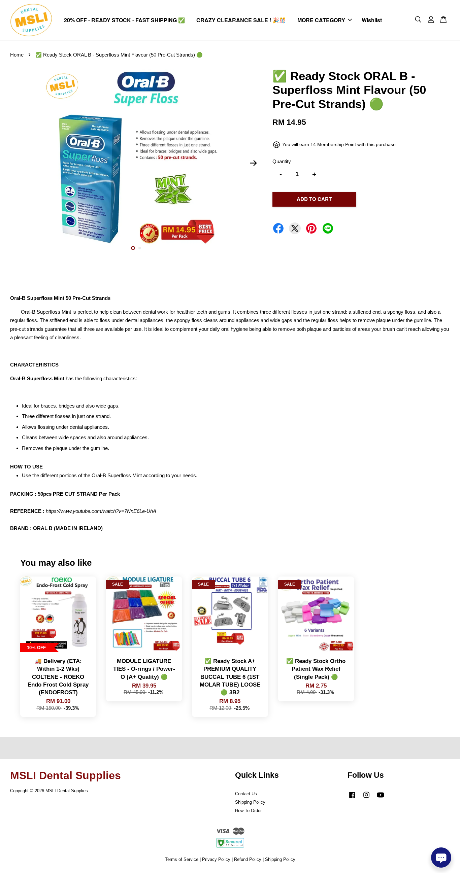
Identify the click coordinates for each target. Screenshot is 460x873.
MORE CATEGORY (321, 20)
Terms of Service (181, 859)
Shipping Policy (250, 802)
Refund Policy (247, 859)
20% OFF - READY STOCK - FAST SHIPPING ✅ (124, 20)
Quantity (281, 161)
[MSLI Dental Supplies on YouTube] (380, 798)
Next (253, 163)
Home (17, 55)
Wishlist (372, 20)
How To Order (248, 810)
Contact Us (246, 793)
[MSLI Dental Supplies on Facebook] (352, 798)
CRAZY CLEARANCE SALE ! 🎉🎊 (241, 20)
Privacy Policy (216, 859)
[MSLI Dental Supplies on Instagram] (366, 798)
